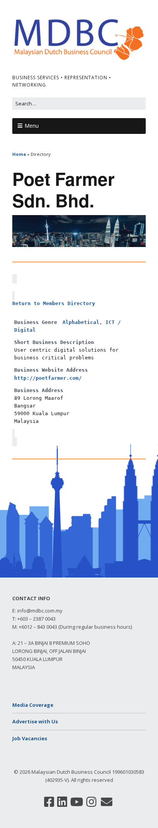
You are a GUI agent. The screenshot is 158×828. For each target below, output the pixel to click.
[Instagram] (91, 802)
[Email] (106, 802)
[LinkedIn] (62, 802)
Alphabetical (81, 322)
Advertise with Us (35, 721)
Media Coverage (32, 704)
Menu (32, 125)
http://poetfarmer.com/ (48, 378)
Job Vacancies (29, 738)
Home (19, 154)
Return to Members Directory (53, 303)
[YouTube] (76, 802)
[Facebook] (49, 802)
